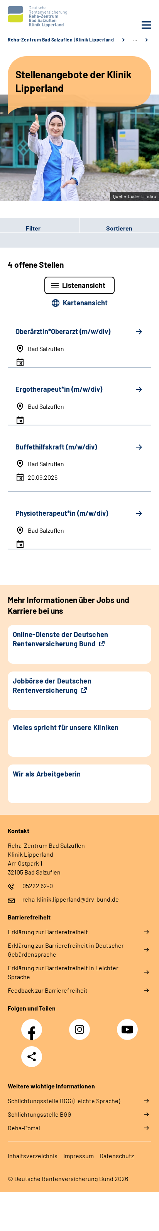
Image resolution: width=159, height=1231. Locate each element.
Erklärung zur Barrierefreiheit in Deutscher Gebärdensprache (66, 950)
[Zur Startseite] (42, 16)
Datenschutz (117, 1155)
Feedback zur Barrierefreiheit (48, 990)
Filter (20, 228)
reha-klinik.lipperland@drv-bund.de (70, 899)
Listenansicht (83, 285)
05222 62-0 (37, 885)
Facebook (33, 1025)
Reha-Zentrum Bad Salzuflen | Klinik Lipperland (61, 39)
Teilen (31, 1056)
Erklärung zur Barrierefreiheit (48, 931)
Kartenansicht (85, 302)
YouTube (128, 1025)
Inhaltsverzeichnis (33, 1155)
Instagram (81, 1025)
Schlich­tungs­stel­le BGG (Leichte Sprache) (64, 1100)
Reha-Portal (24, 1127)
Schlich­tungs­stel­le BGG (39, 1114)
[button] (40, 228)
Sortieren (119, 228)
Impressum (78, 1155)
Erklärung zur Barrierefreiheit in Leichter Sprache (63, 972)
